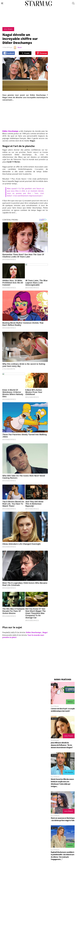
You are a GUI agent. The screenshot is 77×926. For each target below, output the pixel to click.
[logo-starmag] (38, 3)
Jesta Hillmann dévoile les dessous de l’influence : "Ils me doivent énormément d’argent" (62, 745)
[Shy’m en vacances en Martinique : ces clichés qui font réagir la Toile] (63, 802)
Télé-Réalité (68, 772)
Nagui (45, 632)
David (20, 47)
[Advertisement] (38, 21)
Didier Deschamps (33, 632)
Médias (70, 702)
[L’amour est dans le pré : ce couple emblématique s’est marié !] (63, 693)
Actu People (68, 736)
